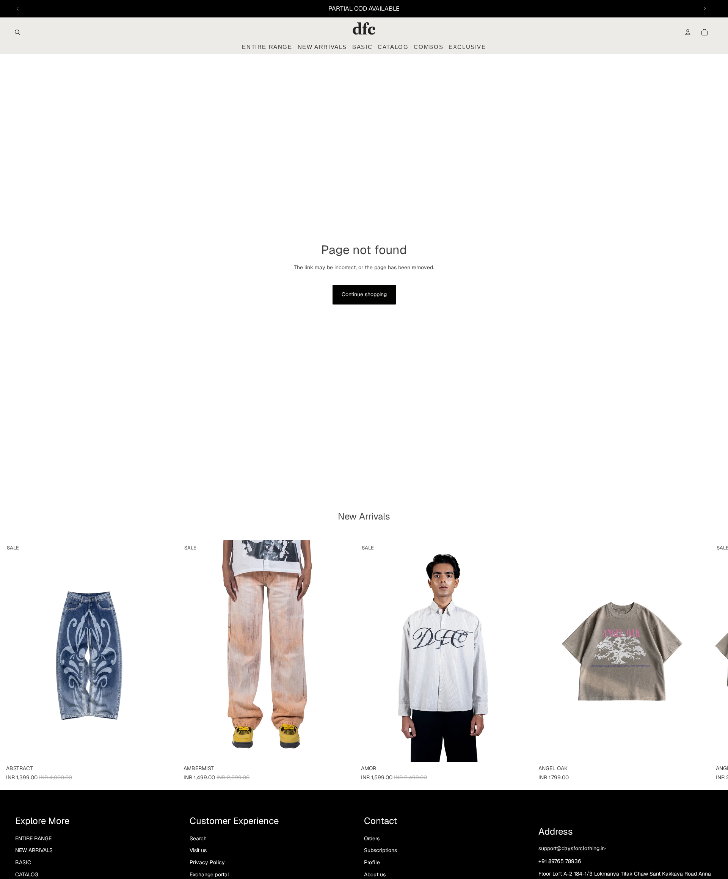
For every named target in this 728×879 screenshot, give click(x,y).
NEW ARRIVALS (34, 850)
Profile (372, 862)
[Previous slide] (17, 8)
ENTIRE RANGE (33, 838)
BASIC (23, 862)
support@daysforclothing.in (571, 848)
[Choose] (166, 750)
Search (198, 838)
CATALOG (26, 874)
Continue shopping (364, 294)
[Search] (17, 32)
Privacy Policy (207, 862)
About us (375, 874)
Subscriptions (380, 850)
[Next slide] (704, 8)
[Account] (687, 32)
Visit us (198, 850)
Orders (372, 838)
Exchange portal (209, 874)
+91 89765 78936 (559, 860)
